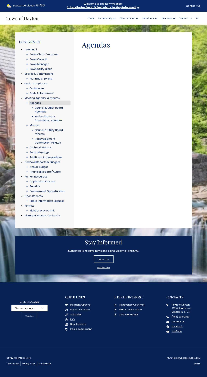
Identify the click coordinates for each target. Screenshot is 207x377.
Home (90, 18)
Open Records (33, 196)
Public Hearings (39, 152)
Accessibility (44, 363)
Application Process (42, 181)
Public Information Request (47, 201)
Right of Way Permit (42, 210)
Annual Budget (39, 167)
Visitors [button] (183, 18)
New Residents (78, 324)
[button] (197, 18)
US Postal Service (128, 314)
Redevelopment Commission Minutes (48, 141)
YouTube (177, 331)
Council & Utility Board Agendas (49, 109)
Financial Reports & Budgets (42, 162)
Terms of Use (12, 363)
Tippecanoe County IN (131, 304)
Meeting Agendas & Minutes (42, 98)
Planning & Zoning (41, 79)
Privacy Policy (28, 363)
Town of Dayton (22, 18)
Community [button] (105, 18)
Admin (197, 363)
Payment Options (80, 304)
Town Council (38, 59)
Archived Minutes (40, 147)
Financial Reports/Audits (45, 172)
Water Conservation (130, 309)
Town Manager (39, 64)
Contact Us (193, 6)
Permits (29, 206)
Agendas (35, 103)
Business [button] (167, 18)
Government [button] (127, 18)
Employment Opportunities (47, 191)
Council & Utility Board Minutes (49, 132)
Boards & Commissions (38, 74)
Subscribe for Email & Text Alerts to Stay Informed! (101, 7)
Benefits (35, 186)
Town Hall (30, 49)
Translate (29, 315)
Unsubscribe (103, 267)
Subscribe (103, 259)
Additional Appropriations (46, 157)
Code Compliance (35, 83)
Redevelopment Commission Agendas (48, 118)
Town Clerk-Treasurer (44, 54)
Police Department (81, 329)
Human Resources (35, 176)
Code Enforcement (42, 93)
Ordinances (37, 88)
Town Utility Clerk (41, 69)
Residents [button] (148, 18)
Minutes (34, 125)
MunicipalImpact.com (189, 357)
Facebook (177, 326)
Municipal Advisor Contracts (42, 215)
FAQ (72, 319)
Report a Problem (80, 309)
